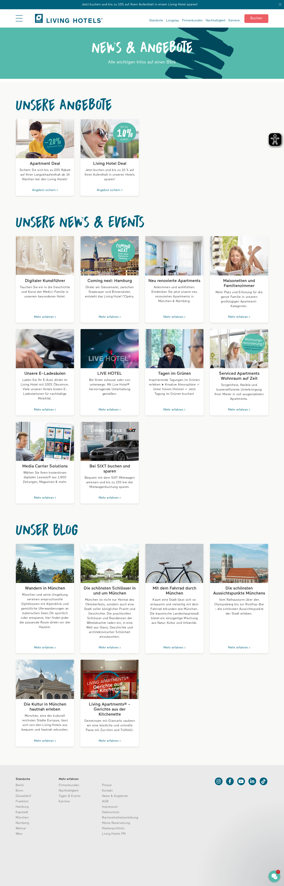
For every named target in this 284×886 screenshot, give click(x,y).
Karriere (234, 20)
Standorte (156, 20)
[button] (251, 859)
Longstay (172, 20)
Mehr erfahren (44, 317)
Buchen (256, 18)
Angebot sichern (44, 190)
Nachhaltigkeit (215, 20)
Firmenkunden (192, 20)
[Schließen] (280, 4)
